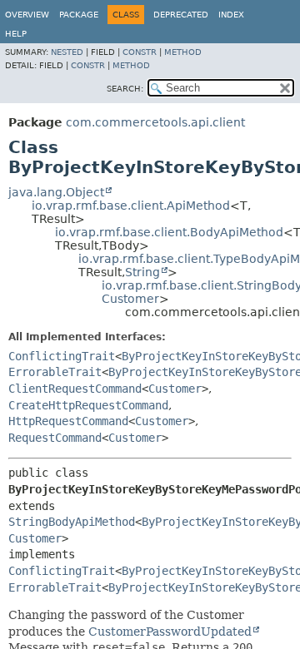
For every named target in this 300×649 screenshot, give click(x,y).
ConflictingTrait (61, 356)
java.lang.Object (56, 192)
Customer (130, 298)
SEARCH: (125, 88)
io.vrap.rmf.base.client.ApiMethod (131, 205)
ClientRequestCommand (75, 388)
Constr (139, 52)
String (142, 272)
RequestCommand (55, 437)
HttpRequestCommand (68, 421)
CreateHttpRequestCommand (88, 405)
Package (78, 14)
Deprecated (180, 14)
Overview (27, 14)
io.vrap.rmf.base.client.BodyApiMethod (169, 232)
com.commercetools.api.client (155, 122)
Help (16, 33)
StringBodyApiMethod (71, 521)
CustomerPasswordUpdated (170, 631)
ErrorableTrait (55, 372)
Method (183, 52)
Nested (67, 52)
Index (231, 14)
